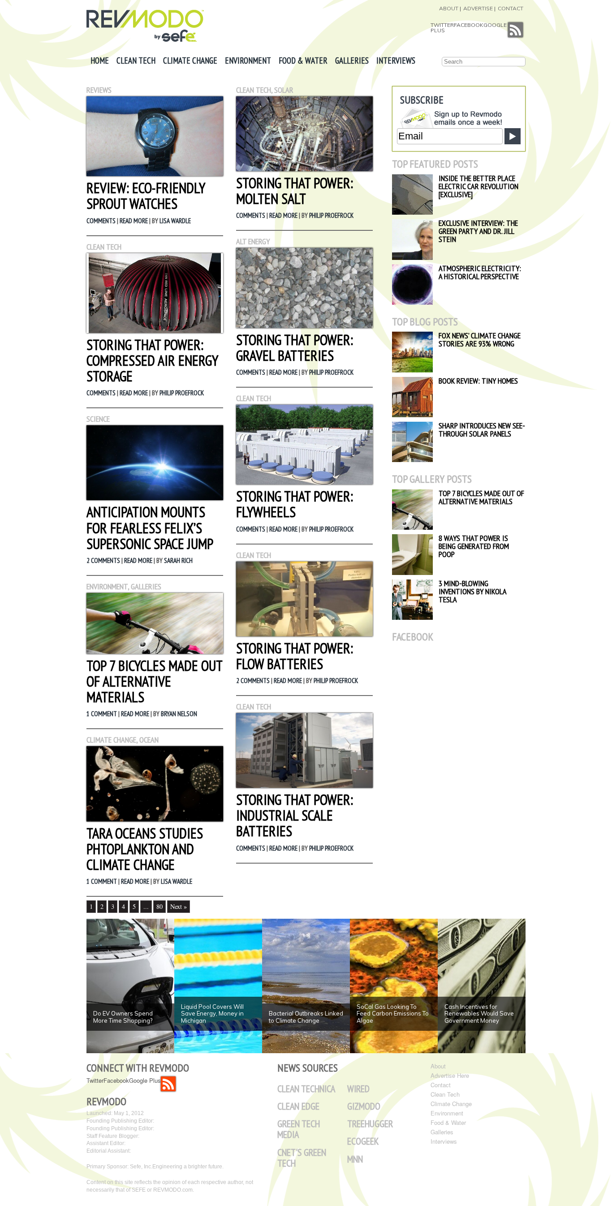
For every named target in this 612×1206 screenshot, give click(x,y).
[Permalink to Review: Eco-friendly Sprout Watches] (154, 173)
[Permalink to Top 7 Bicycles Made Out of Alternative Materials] (154, 651)
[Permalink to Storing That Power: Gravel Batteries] (304, 325)
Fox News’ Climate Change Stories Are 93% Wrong (480, 339)
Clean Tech (135, 60)
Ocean (149, 740)
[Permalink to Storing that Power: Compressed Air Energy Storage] (154, 330)
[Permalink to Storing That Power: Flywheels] (304, 482)
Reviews (99, 90)
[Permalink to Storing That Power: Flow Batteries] (304, 634)
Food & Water (303, 60)
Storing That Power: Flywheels (294, 504)
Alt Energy (253, 241)
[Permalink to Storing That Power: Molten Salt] (304, 168)
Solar (283, 90)
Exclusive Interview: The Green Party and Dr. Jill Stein (478, 231)
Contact (510, 8)
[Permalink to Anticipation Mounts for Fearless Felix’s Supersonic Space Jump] (154, 497)
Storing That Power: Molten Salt (294, 190)
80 (159, 906)
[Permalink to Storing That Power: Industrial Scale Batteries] (304, 785)
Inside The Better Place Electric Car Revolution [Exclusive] (478, 186)
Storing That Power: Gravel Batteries (294, 347)
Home (100, 60)
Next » (178, 906)
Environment (248, 60)
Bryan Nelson (179, 713)
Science (98, 419)
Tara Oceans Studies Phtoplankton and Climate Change (144, 849)
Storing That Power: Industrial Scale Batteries (294, 815)
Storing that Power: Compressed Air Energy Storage (152, 360)
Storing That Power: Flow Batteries (294, 656)
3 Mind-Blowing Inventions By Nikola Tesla (472, 591)
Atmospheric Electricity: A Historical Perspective (480, 272)
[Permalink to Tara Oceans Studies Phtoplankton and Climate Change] (154, 819)
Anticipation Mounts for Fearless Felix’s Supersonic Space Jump (149, 527)
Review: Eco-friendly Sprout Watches (145, 195)
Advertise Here (450, 1075)
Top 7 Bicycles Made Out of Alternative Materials (154, 681)
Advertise (478, 8)
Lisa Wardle (175, 220)
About (448, 8)
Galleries (352, 60)
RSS (515, 29)
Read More (134, 220)
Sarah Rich (178, 560)
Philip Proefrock (181, 393)
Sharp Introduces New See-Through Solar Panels (482, 429)
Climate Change (190, 60)
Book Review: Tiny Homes (478, 381)
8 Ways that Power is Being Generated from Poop (474, 546)
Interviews (395, 60)
